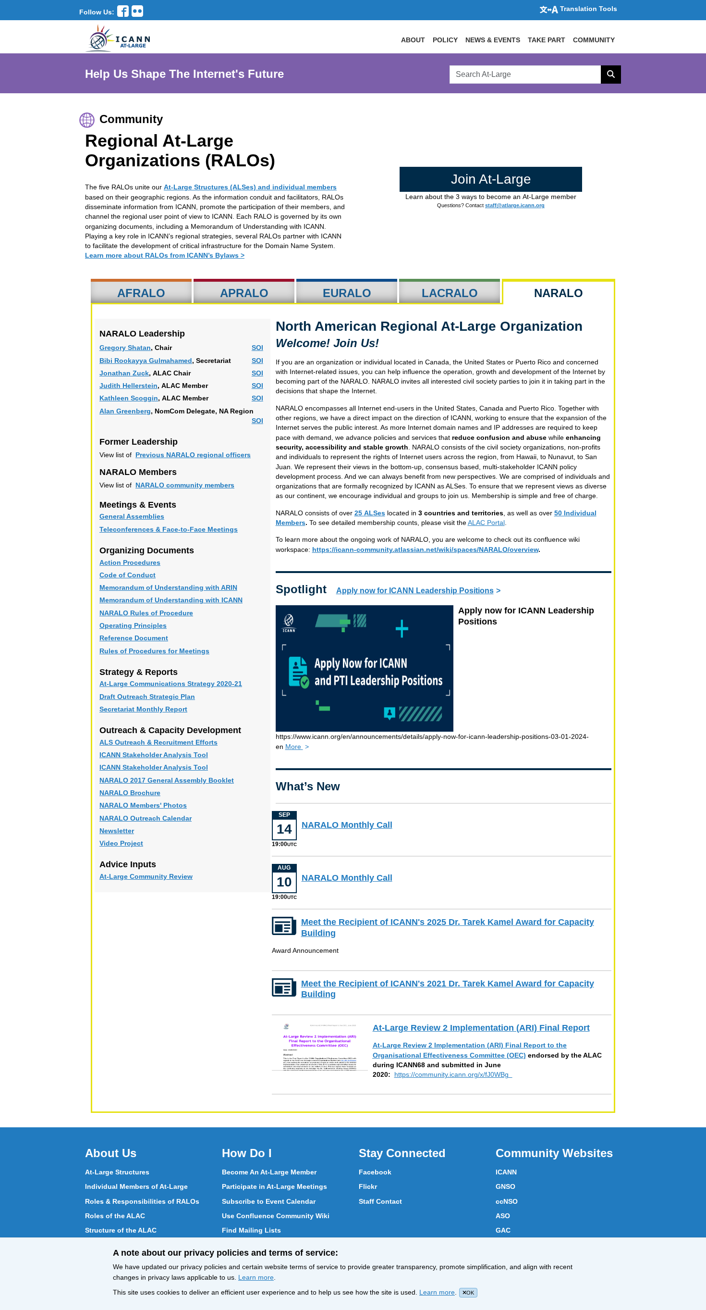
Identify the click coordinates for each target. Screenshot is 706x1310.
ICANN (506, 1172)
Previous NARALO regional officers (193, 455)
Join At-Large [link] (491, 179)
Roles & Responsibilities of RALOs (142, 1201)
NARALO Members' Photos (155, 805)
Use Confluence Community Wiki (275, 1216)
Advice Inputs (127, 864)
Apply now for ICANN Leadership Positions (415, 590)
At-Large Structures (117, 1172)
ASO (503, 1216)
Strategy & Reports (138, 672)
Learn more (256, 1277)
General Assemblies (144, 516)
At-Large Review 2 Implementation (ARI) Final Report (492, 1028)
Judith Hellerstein (128, 385)
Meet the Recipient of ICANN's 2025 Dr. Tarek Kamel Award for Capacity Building (447, 927)
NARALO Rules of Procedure (158, 613)
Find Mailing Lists (251, 1230)
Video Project (133, 843)
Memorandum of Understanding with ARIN (180, 587)
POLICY (445, 40)
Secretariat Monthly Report (155, 709)
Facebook (375, 1172)
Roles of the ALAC (115, 1216)
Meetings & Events (137, 505)
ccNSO (507, 1201)
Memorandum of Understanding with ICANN (182, 600)
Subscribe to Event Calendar (269, 1201)
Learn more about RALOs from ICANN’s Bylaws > (164, 255)
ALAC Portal (486, 522)
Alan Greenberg (125, 411)
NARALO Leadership (142, 333)
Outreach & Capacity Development (170, 730)
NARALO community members (184, 485)
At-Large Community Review (158, 876)
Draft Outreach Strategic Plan (159, 696)
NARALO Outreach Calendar (158, 818)
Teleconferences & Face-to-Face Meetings (181, 529)
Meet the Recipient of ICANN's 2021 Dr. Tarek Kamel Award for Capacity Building (447, 989)
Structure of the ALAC (121, 1230)
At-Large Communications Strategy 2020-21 (182, 683)
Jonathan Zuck (124, 373)
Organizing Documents (146, 550)
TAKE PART (546, 40)
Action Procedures (142, 562)
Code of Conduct (140, 575)
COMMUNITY (594, 40)
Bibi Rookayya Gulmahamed (145, 360)
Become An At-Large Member (269, 1172)
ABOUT (413, 40)
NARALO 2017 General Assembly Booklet (179, 780)
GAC (503, 1230)
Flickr (368, 1186)
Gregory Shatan (125, 347)
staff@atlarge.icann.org (515, 205)
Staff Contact (380, 1201)
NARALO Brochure (142, 793)
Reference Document (146, 638)
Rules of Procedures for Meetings (166, 651)
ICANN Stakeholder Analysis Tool (166, 755)
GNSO (505, 1186)
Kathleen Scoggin (128, 398)
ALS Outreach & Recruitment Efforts (171, 742)
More (294, 746)
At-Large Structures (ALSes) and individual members (250, 187)
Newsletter (129, 831)
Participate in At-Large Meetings (274, 1186)
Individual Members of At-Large (136, 1186)
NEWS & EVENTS (492, 40)
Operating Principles (145, 625)
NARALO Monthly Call (369, 825)
